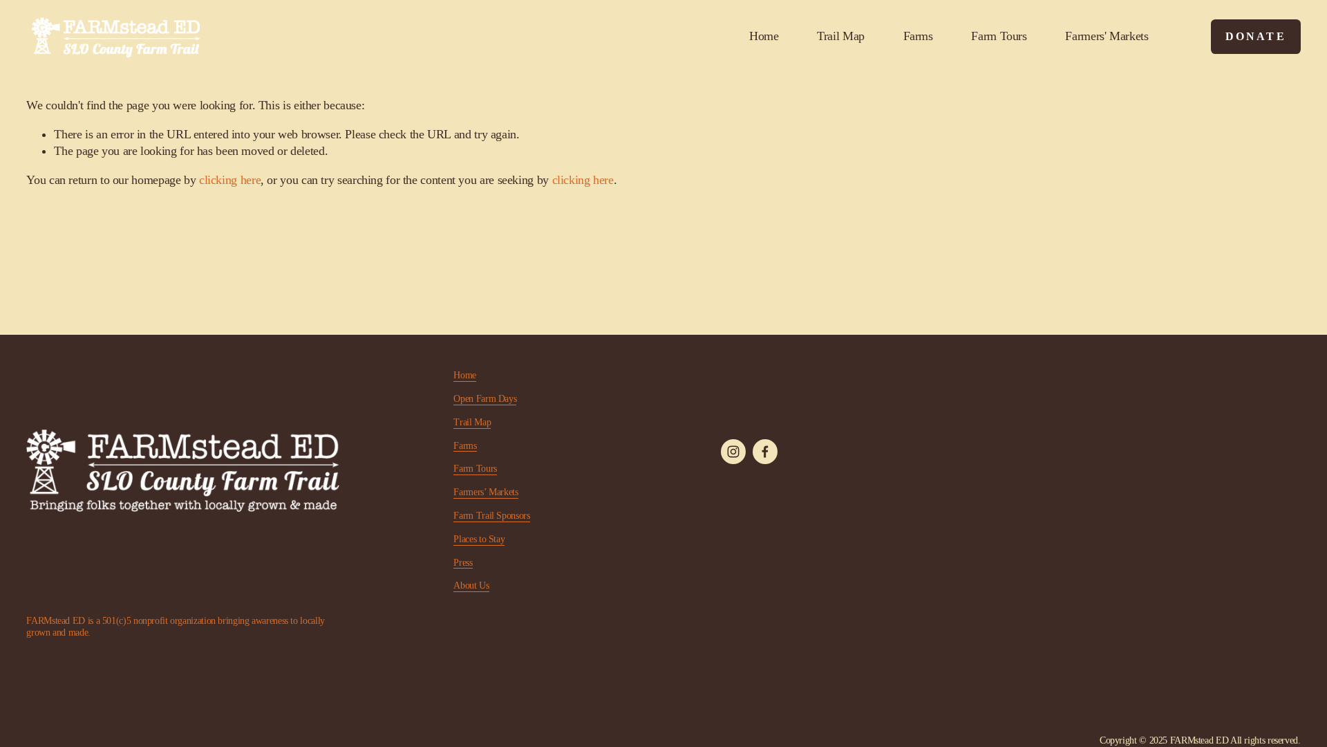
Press (462, 562)
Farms (918, 36)
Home (764, 36)
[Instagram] (733, 451)
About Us (471, 585)
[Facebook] (765, 451)
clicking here (230, 180)
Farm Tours (998, 36)
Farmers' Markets (1106, 36)
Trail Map (841, 36)
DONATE (1255, 36)
